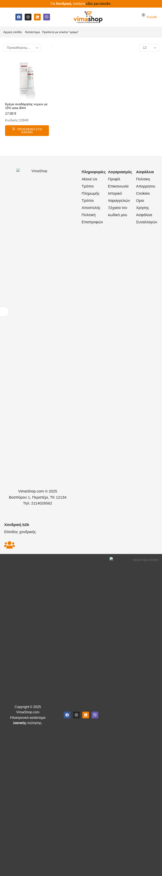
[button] (7, 17)
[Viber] (46, 17)
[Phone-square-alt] (37, 17)
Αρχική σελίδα (12, 32)
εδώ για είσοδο (98, 3)
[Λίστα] (56, 48)
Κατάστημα (32, 32)
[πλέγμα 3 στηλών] (46, 48)
